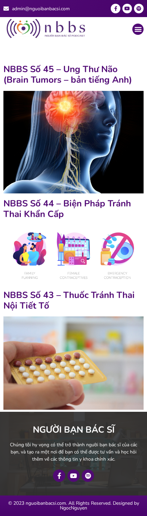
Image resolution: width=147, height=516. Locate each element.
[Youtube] (127, 8)
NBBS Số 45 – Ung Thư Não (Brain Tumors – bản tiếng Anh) (67, 74)
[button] (138, 29)
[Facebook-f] (115, 8)
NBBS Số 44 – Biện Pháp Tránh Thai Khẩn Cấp (67, 209)
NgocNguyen (73, 508)
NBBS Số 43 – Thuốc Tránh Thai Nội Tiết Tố (69, 300)
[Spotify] (139, 8)
